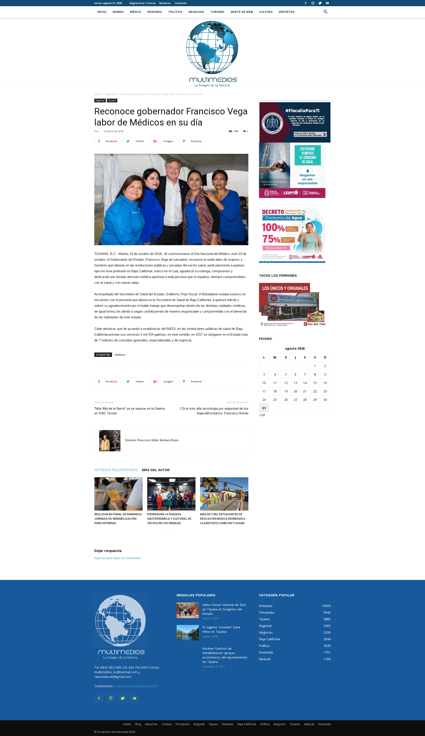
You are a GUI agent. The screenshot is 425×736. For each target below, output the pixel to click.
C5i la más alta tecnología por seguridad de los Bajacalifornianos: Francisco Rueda (214, 411)
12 (286, 383)
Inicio (101, 12)
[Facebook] (305, 3)
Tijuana (112, 100)
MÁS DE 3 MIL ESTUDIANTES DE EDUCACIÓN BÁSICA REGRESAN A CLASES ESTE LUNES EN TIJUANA (222, 519)
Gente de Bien (241, 12)
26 (286, 399)
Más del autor (156, 470)
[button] (325, 12)
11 (275, 383)
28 (305, 399)
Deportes (287, 12)
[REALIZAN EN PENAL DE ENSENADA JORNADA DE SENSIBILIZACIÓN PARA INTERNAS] (118, 494)
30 (325, 399)
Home (127, 724)
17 (264, 391)
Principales (182, 724)
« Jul (262, 415)
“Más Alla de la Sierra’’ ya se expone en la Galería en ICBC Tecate (129, 411)
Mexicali (309, 724)
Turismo (217, 12)
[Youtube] (327, 3)
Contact (167, 724)
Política (175, 12)
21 (305, 391)
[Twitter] (320, 3)
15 (315, 383)
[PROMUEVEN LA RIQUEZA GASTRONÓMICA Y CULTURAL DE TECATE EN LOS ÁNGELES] (171, 494)
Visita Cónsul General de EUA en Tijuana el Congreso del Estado (223, 609)
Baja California (247, 724)
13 (295, 383)
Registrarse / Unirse (142, 3)
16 (325, 383)
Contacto (181, 3)
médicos (120, 354)
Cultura (266, 12)
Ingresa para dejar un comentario (117, 558)
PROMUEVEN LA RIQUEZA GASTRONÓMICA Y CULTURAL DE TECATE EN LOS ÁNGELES (169, 519)
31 (264, 408)
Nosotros (165, 3)
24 (264, 399)
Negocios (196, 12)
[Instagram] (312, 3)
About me (151, 724)
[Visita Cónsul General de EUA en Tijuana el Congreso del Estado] (188, 610)
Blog (138, 724)
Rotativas (228, 724)
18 (275, 391)
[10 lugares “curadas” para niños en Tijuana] (188, 632)
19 (286, 391)
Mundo (118, 12)
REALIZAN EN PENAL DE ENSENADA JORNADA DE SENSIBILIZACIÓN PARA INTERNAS (118, 519)
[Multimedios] (212, 52)
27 (295, 399)
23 (325, 391)
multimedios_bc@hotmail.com (135, 686)
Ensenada (325, 724)
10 (264, 383)
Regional (154, 12)
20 (295, 391)
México (135, 12)
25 (275, 399)
